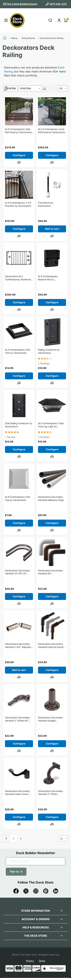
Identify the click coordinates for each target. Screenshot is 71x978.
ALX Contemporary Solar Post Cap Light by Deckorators (51, 425)
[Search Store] (50, 20)
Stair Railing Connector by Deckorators (18, 425)
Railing (14, 38)
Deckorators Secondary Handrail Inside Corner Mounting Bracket (17, 793)
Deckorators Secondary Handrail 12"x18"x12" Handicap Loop (17, 572)
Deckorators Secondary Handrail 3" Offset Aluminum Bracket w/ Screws (50, 793)
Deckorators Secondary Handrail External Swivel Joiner (50, 646)
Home (4, 38)
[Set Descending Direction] (44, 88)
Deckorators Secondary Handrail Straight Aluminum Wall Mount (50, 719)
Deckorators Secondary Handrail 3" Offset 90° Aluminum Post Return (17, 719)
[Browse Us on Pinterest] (45, 891)
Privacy (30, 960)
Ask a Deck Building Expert (22, 3)
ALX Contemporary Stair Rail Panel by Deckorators (18, 131)
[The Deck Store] (16, 20)
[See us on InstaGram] (36, 891)
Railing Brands (28, 38)
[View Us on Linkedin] (55, 891)
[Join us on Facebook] (16, 891)
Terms (41, 960)
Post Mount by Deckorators (45, 204)
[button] (19, 162)
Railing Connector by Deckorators (49, 351)
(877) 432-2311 (58, 3)
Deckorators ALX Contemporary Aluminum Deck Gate (18, 278)
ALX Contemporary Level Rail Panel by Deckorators (51, 131)
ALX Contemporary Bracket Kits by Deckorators (48, 278)
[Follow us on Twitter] (26, 891)
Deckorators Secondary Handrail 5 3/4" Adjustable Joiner (19, 646)
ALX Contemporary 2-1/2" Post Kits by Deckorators (18, 204)
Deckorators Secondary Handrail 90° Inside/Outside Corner (50, 572)
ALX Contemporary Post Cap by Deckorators (17, 498)
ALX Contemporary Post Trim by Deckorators (17, 351)
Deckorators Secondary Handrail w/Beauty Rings (51, 498)
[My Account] (59, 20)
